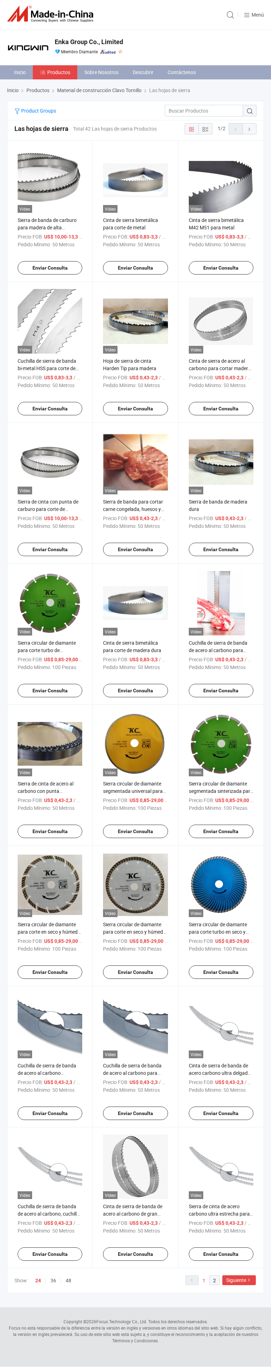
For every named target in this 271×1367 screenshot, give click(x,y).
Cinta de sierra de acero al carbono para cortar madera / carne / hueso (220, 368)
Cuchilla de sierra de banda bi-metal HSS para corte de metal (47, 368)
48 (68, 1280)
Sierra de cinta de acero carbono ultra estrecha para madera (219, 1213)
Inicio (20, 72)
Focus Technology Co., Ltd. (121, 1321)
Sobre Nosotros (101, 72)
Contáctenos (182, 72)
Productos (58, 72)
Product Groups (38, 110)
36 (53, 1280)
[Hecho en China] (51, 14)
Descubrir (143, 72)
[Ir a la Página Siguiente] (249, 129)
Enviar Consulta (50, 268)
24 (38, 1280)
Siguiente (236, 1280)
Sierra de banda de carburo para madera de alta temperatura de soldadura (47, 227)
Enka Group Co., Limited (89, 42)
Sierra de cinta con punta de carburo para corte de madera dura (48, 509)
